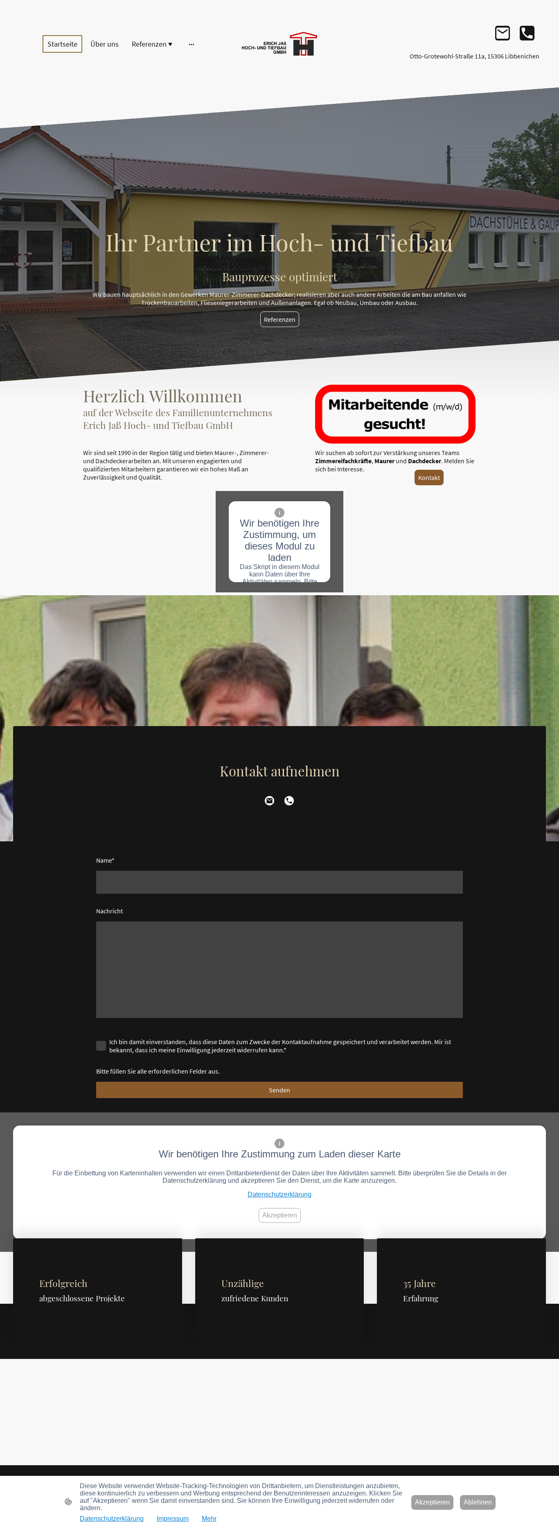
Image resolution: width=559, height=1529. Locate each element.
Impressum (173, 1518)
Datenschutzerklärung (279, 1194)
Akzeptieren (279, 1215)
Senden (279, 1090)
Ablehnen (478, 1502)
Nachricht (109, 911)
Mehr (209, 1518)
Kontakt (429, 477)
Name (105, 860)
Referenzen (279, 319)
